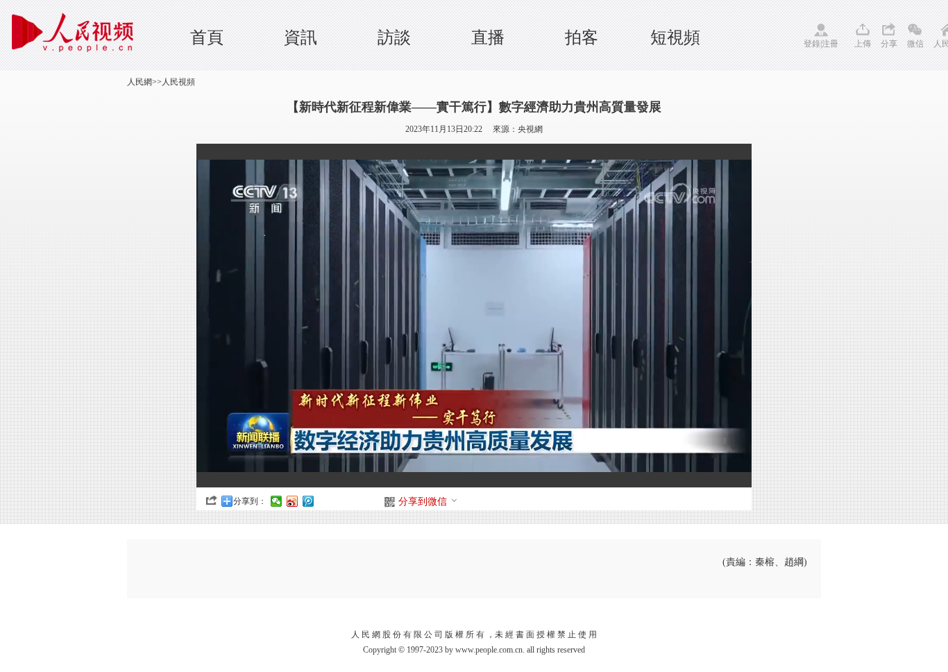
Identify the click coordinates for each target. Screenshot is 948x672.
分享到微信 (422, 501)
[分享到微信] (276, 501)
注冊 (830, 44)
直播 (488, 37)
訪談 (394, 37)
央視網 (530, 129)
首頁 (206, 37)
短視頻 (675, 37)
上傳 (862, 44)
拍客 (581, 37)
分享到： (249, 501)
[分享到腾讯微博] (308, 501)
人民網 (139, 82)
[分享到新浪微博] (292, 501)
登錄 (812, 44)
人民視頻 (178, 82)
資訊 (300, 37)
